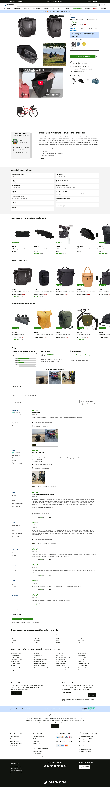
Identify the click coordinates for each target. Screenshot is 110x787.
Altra (35, 634)
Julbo (79, 634)
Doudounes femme (16, 653)
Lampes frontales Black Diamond (64, 667)
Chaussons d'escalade (39, 665)
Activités (66, 8)
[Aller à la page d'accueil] (71, 15)
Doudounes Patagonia (84, 672)
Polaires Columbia (60, 665)
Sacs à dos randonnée (39, 655)
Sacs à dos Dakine (60, 672)
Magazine (103, 8)
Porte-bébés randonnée (40, 672)
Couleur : (76, 40)
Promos (95, 8)
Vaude (57, 640)
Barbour (36, 642)
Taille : (72, 49)
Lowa (12, 642)
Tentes (13, 665)
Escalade (46, 8)
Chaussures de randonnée (40, 659)
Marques (87, 8)
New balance (81, 636)
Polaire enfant (59, 655)
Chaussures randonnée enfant (41, 667)
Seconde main (78, 8)
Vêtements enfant (60, 653)
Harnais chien (81, 659)
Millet (35, 636)
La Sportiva (14, 640)
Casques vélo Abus (83, 669)
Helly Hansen (37, 640)
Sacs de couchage (16, 672)
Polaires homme (15, 663)
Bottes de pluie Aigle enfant (63, 657)
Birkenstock (81, 640)
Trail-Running (36, 8)
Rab (12, 638)
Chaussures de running (40, 663)
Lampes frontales (15, 669)
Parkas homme (15, 661)
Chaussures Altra (82, 665)
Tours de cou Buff (82, 667)
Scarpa (57, 638)
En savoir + (42, 158)
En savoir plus (74, 36)
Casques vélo (37, 669)
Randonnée (26, 8)
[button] (27, 27)
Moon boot (36, 638)
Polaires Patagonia (60, 659)
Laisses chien (81, 661)
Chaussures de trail (38, 661)
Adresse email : (66, 692)
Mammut (58, 642)
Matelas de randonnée (17, 667)
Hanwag (80, 638)
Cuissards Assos (82, 653)
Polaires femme (15, 657)
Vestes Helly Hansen (61, 663)
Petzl (79, 642)
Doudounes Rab (82, 657)
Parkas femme (15, 655)
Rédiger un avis (87, 22)
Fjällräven (58, 634)
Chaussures (16, 8)
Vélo (53, 8)
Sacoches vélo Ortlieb (83, 663)
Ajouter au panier (83, 56)
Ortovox (13, 636)
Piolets (35, 657)
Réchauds (36, 653)
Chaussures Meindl (61, 669)
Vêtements (7, 8)
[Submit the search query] (95, 5)
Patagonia (13, 634)
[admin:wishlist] (97, 56)
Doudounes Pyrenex (61, 661)
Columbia (58, 636)
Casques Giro (81, 655)
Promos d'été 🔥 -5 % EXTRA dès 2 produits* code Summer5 (55, 11)
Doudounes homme (16, 659)
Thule (72, 17)
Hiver (59, 8)
